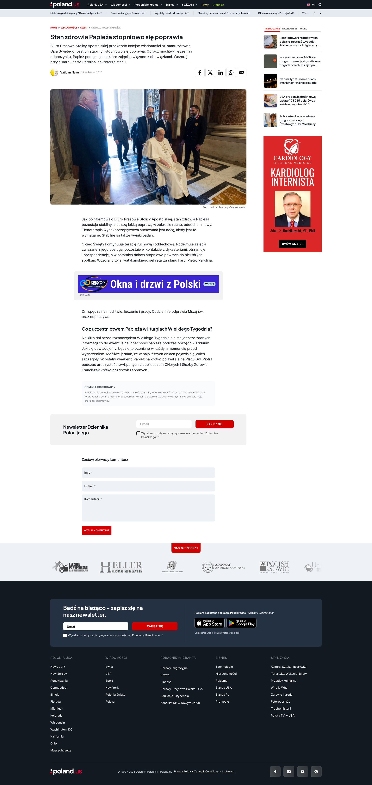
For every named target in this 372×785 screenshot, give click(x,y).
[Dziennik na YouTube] (302, 771)
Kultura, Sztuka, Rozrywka (288, 666)
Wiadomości (69, 27)
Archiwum (228, 771)
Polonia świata (115, 694)
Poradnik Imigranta (178, 658)
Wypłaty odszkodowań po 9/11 (172, 13)
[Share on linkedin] (221, 72)
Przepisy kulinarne (283, 680)
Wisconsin (57, 722)
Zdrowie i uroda (281, 694)
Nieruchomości (226, 673)
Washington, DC (61, 729)
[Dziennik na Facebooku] (275, 771)
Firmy (205, 4)
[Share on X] (210, 72)
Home (53, 27)
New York (112, 687)
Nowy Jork (57, 666)
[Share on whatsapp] (231, 72)
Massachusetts (60, 750)
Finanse (166, 682)
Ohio (53, 743)
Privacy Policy (182, 771)
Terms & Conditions (206, 771)
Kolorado (56, 715)
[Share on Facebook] (200, 72)
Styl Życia (280, 658)
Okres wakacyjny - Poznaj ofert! (128, 13)
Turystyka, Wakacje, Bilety (289, 673)
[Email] (241, 72)
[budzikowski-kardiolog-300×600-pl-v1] (293, 194)
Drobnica (218, 4)
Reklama (221, 680)
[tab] (272, 29)
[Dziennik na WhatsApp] (316, 771)
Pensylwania (59, 680)
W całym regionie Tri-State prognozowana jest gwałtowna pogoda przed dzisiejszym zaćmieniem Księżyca (300, 62)
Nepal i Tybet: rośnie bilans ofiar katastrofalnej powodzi (298, 81)
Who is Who (279, 687)
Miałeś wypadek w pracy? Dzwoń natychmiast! (76, 13)
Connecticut (58, 687)
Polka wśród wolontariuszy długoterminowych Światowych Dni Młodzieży (298, 119)
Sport (109, 680)
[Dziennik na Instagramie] (288, 771)
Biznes (221, 658)
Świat (84, 27)
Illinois (54, 694)
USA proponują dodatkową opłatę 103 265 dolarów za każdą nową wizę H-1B (298, 100)
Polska (110, 701)
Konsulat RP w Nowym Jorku (180, 703)
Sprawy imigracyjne (174, 668)
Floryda (55, 701)
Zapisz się (214, 424)
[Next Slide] (320, 13)
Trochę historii (281, 708)
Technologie (224, 666)
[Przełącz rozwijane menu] (106, 5)
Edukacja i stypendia (175, 696)
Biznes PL (222, 694)
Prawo (165, 675)
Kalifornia (57, 736)
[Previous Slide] (314, 13)
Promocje (222, 701)
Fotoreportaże (280, 701)
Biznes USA (224, 687)
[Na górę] (356, 771)
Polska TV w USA (282, 715)
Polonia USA (61, 658)
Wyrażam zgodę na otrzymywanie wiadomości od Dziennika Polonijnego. (179, 435)
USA (108, 673)
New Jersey (58, 673)
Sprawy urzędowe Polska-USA (182, 689)
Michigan (56, 708)
